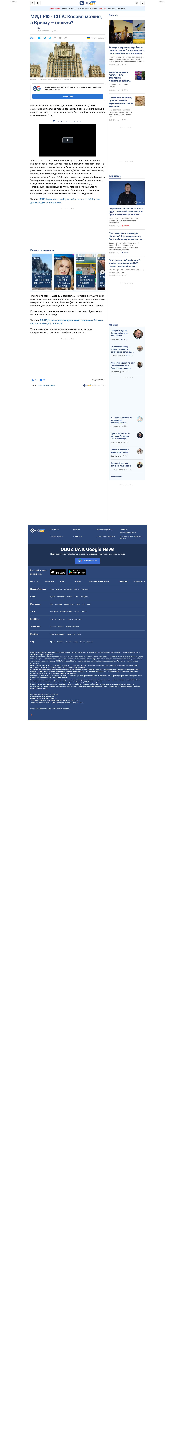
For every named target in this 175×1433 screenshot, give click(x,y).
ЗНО (83, 604)
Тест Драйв (54, 612)
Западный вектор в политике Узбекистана (121, 464)
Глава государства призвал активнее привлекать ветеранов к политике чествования (123, 220)
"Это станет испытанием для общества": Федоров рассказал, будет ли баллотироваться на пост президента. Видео (126, 236)
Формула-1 (84, 597)
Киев (52, 589)
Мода (76, 642)
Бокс (76, 597)
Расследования (96, 581)
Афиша (52, 642)
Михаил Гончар (116, 372)
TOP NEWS (115, 176)
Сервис (83, 612)
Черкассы (84, 589)
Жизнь (78, 581)
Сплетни (60, 642)
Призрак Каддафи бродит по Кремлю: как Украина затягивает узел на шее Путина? (119, 333)
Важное (113, 15)
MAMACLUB (71, 634)
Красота (69, 642)
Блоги (106, 581)
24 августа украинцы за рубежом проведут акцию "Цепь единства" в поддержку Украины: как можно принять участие (126, 50)
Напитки (62, 619)
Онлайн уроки (69, 604)
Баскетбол (61, 597)
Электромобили (66, 612)
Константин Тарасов (118, 356)
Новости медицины (57, 634)
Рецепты (53, 619)
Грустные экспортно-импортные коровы (120, 451)
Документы (77, 536)
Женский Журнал (86, 642)
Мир (39, 28)
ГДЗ (51, 604)
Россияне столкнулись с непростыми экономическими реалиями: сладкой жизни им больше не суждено (123, 420)
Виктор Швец (115, 339)
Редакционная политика (46, 385)
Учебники (58, 604)
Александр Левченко (118, 469)
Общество (123, 581)
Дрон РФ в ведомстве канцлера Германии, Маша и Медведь (120, 436)
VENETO (102, 8)
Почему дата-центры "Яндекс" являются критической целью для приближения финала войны (121, 349)
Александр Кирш (116, 442)
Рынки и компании (57, 627)
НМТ (89, 604)
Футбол (52, 597)
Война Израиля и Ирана (87, 8)
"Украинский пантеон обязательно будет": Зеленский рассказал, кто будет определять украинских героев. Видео (126, 211)
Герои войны (55, 8)
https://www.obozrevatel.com (109, 652)
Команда (76, 530)
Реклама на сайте (56, 536)
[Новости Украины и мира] (87, 386)
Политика (49, 581)
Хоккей (69, 597)
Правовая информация (105, 530)
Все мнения (116, 477)
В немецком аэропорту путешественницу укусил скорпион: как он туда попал (121, 101)
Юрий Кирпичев (116, 456)
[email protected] (57, 703)
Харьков (59, 589)
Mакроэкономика (72, 627)
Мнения (113, 324)
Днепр (76, 589)
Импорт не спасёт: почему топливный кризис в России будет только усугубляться (123, 365)
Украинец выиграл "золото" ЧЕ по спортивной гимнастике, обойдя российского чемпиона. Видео (120, 76)
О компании (54, 530)
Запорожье (68, 589)
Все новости (139, 581)
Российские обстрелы (116, 8)
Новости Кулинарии (74, 619)
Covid (79, 634)
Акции (76, 612)
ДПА (78, 604)
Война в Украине (68, 8)
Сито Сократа (115, 426)
